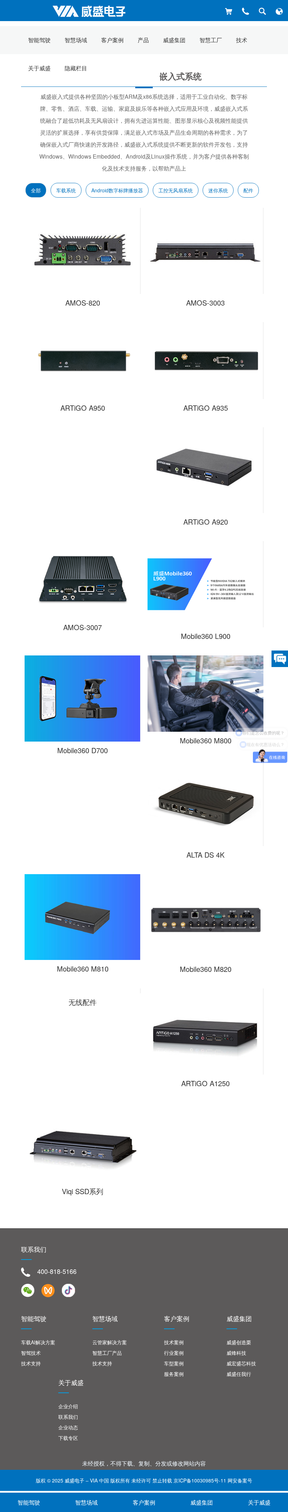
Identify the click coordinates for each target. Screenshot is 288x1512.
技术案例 (174, 1342)
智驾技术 (31, 1352)
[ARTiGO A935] (205, 360)
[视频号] (48, 1290)
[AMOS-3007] (82, 580)
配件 (248, 190)
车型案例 (174, 1363)
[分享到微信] (27, 1290)
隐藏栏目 (76, 68)
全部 (36, 190)
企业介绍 (68, 1406)
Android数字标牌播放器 (117, 190)
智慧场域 (86, 1502)
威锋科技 (236, 1352)
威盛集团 (201, 1502)
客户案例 (144, 1502)
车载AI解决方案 (38, 1342)
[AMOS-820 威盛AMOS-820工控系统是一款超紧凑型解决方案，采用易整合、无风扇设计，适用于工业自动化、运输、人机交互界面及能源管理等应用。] (82, 251)
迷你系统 (218, 190)
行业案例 (174, 1352)
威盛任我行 (239, 1373)
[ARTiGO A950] (82, 360)
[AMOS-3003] (205, 251)
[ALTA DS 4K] (205, 803)
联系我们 (68, 1416)
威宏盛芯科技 (241, 1363)
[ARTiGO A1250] (205, 1031)
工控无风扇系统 (175, 190)
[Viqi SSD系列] (82, 1143)
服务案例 (174, 1373)
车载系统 (66, 190)
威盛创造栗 (239, 1342)
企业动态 (68, 1427)
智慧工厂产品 (107, 1352)
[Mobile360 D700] (82, 698)
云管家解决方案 (109, 1342)
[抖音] (68, 1290)
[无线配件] (82, 990)
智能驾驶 (29, 1502)
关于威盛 (39, 68)
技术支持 (31, 1363)
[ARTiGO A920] (205, 470)
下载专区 (68, 1437)
